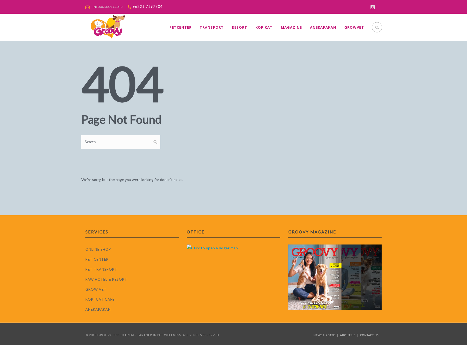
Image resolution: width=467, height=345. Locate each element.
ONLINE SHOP (98, 249)
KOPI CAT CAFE (100, 299)
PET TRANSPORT (101, 269)
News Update (324, 335)
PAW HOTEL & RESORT (106, 279)
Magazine (291, 27)
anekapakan (323, 27)
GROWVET (354, 27)
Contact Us (369, 335)
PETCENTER (180, 27)
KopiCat (264, 27)
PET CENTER (97, 259)
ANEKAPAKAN (98, 309)
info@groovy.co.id (107, 6)
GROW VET (95, 289)
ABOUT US (347, 335)
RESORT (239, 27)
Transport (212, 27)
